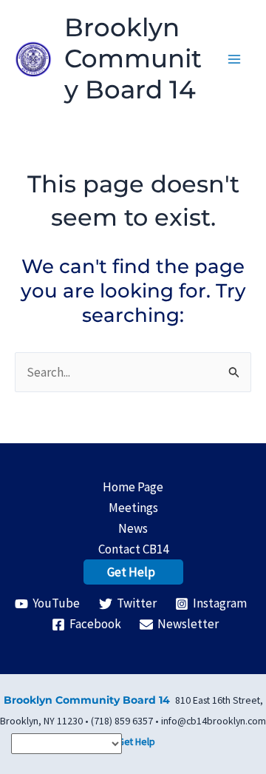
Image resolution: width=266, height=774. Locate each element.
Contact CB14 (133, 549)
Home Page (133, 487)
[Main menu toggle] (235, 59)
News (133, 528)
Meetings (133, 507)
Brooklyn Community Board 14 (133, 58)
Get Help (131, 572)
